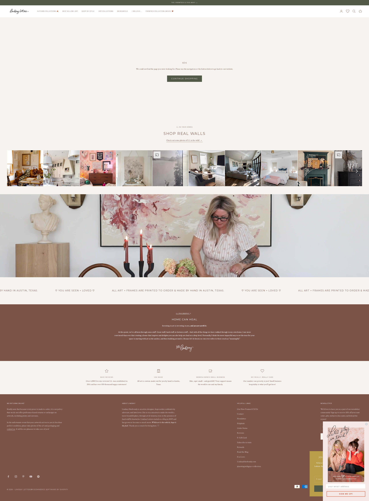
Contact (240, 414)
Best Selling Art (70, 11)
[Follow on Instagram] (15, 476)
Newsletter (241, 418)
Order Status (242, 428)
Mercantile (122, 11)
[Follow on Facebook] (8, 476)
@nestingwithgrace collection (249, 466)
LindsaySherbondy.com (246, 461)
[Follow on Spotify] (38, 476)
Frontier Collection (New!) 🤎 (160, 11)
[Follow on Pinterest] (23, 476)
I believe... (137, 11)
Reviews (240, 433)
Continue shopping (184, 78)
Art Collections (106, 11)
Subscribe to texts (244, 442)
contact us (11, 429)
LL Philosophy (183, 313)
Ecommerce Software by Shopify (50, 489)
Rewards (240, 447)
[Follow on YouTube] (30, 476)
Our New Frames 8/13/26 (247, 409)
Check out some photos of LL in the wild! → (184, 140)
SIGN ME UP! (346, 494)
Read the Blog (242, 452)
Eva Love (241, 457)
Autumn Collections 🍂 (48, 11)
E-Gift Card (242, 437)
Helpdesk (241, 423)
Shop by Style (88, 11)
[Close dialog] (366, 424)
